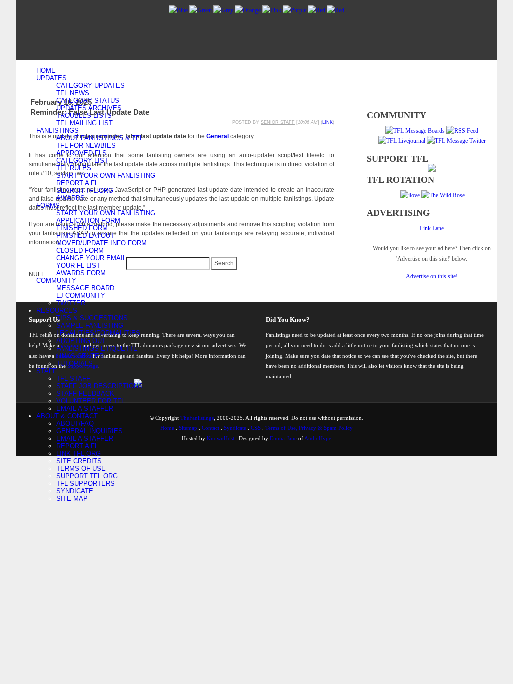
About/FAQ (75, 423)
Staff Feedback (85, 393)
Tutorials (74, 363)
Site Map (72, 498)
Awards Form (81, 273)
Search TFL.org (84, 190)
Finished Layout (85, 235)
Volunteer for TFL (90, 401)
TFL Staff (73, 378)
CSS (256, 428)
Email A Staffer (84, 408)
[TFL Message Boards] (415, 130)
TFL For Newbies (86, 145)
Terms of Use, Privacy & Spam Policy (309, 428)
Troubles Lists (84, 115)
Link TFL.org (78, 453)
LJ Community (80, 295)
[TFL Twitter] (456, 140)
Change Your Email (91, 258)
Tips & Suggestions (92, 318)
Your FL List (78, 265)
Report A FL (77, 183)
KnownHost (220, 438)
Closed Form (80, 250)
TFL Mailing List (84, 123)
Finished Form (82, 228)
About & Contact (67, 416)
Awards (70, 198)
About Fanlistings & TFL (99, 138)
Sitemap (188, 428)
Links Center (80, 356)
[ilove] (410, 195)
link (327, 122)
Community (56, 280)
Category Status (87, 100)
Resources (56, 310)
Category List (82, 160)
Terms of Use (81, 468)
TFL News (72, 93)
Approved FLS (81, 153)
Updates (51, 78)
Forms (48, 205)
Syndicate (74, 491)
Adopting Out (81, 341)
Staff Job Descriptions (99, 386)
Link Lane (432, 228)
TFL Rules (73, 168)
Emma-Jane (283, 438)
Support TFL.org (87, 476)
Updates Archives (89, 108)
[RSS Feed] (462, 130)
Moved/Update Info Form (101, 243)
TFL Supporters (85, 483)
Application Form (88, 220)
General (217, 136)
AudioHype (317, 438)
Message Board (85, 288)
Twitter (70, 303)
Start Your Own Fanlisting (105, 175)
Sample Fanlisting (89, 325)
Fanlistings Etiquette (97, 348)
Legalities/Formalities (98, 333)
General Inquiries (89, 431)
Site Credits (79, 461)
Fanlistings (57, 130)
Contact (210, 428)
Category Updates (90, 85)
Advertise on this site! (432, 276)
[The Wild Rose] (443, 195)
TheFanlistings (197, 418)
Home (46, 70)
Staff (46, 371)
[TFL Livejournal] (401, 140)
